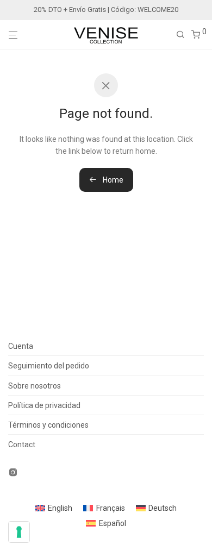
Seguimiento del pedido (48, 365)
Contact (21, 444)
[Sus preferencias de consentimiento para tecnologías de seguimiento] (19, 532)
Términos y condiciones (48, 425)
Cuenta (20, 346)
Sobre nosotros (34, 385)
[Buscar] (183, 34)
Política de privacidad (44, 405)
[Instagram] (13, 471)
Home (112, 180)
